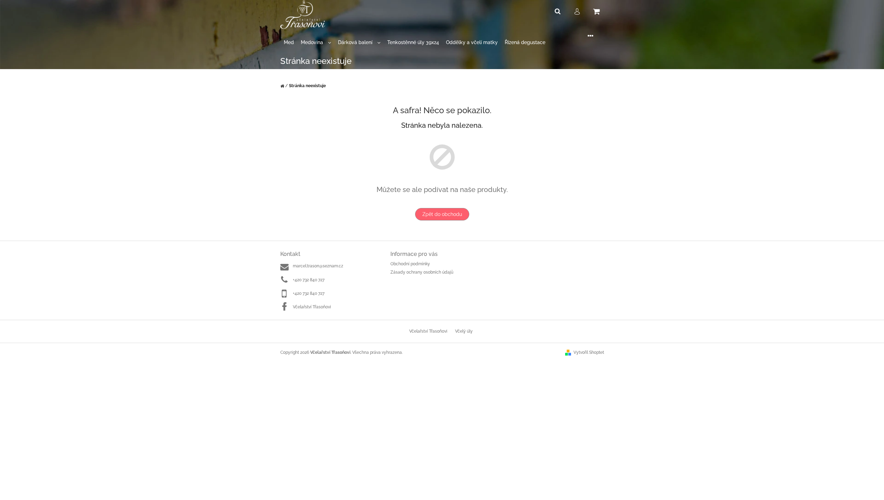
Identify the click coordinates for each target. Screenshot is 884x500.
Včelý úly (464, 331)
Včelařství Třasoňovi (312, 307)
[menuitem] (288, 42)
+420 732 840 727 (308, 279)
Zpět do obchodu (442, 214)
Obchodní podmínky (410, 263)
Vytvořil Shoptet (588, 352)
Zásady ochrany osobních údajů (421, 272)
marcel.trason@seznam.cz (318, 266)
